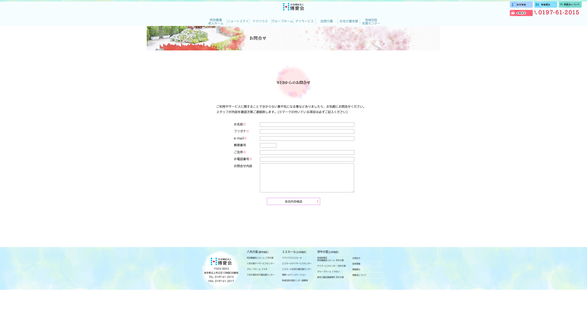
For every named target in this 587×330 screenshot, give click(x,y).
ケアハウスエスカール (292, 258)
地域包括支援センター (371, 21)
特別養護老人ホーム (215, 21)
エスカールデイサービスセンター (297, 263)
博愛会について (359, 275)
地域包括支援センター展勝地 (295, 280)
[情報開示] (545, 6)
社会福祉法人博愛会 (293, 6)
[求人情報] (521, 6)
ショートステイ (238, 21)
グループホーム (282, 21)
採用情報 (356, 264)
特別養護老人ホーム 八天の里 (260, 258)
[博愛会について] (570, 6)
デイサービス (304, 21)
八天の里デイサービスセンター (261, 263)
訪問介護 (327, 21)
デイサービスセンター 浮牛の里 (331, 266)
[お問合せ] (521, 14)
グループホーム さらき (257, 269)
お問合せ (356, 258)
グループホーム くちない (328, 272)
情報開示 (356, 269)
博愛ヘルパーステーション (294, 275)
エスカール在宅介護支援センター (297, 269)
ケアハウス (260, 21)
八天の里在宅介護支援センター (261, 275)
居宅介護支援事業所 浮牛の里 (330, 277)
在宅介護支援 (349, 21)
